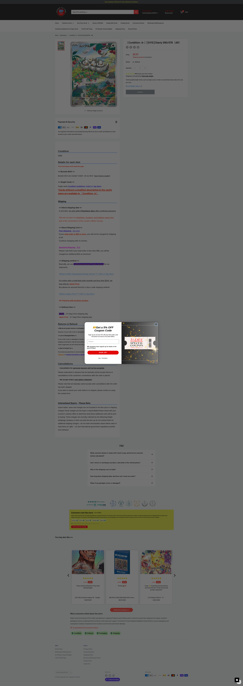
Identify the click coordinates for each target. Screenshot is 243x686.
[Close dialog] (156, 324)
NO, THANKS (103, 358)
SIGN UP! (103, 352)
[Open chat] (237, 680)
